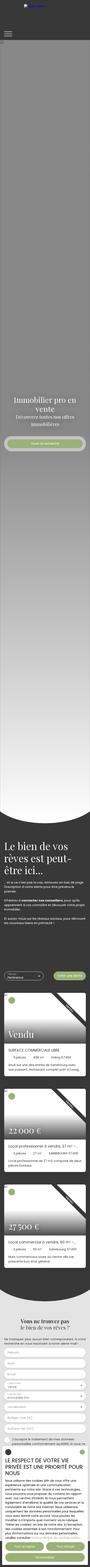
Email (11, 1374)
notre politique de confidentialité (55, 1538)
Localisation (17, 1407)
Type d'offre (13, 1383)
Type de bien (14, 1394)
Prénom (13, 1352)
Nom (11, 1363)
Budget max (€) (20, 1418)
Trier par (12, 974)
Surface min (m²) (21, 1429)
